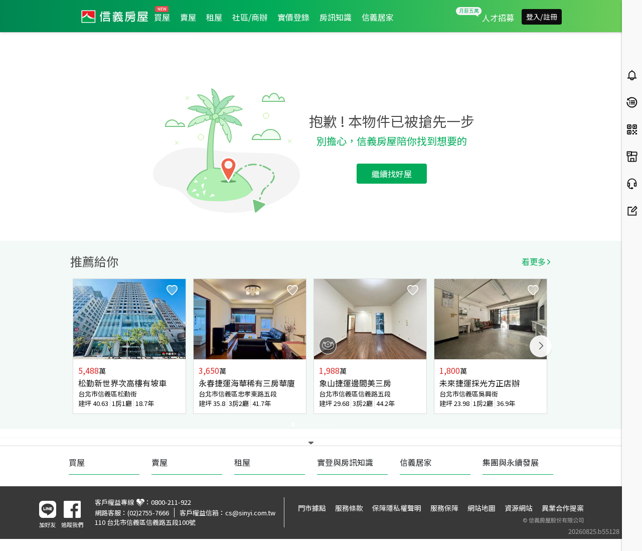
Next (541, 346)
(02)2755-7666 (148, 512)
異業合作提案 (563, 508)
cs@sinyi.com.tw (250, 512)
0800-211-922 (171, 502)
